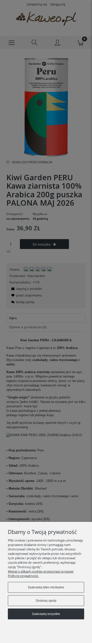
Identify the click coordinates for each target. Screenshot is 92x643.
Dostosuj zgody (46, 600)
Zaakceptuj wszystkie (46, 614)
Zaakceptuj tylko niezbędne (46, 587)
